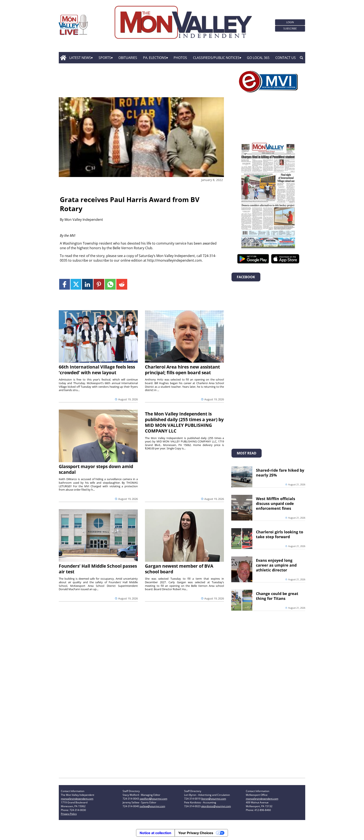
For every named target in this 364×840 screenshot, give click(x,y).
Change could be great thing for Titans (277, 596)
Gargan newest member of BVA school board (179, 569)
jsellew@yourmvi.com (152, 806)
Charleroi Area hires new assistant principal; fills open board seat (182, 369)
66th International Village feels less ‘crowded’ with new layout (97, 369)
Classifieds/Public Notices (216, 57)
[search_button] (301, 58)
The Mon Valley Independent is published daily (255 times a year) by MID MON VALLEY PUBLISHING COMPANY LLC (184, 422)
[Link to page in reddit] (121, 284)
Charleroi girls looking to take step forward (279, 534)
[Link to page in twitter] (76, 284)
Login (290, 22)
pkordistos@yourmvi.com (216, 806)
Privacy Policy (69, 814)
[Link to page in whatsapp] (110, 284)
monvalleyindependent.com (77, 798)
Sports (105, 57)
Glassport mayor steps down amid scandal (96, 469)
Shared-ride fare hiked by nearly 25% (280, 473)
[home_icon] (63, 58)
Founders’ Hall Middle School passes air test (98, 569)
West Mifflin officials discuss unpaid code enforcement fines (275, 503)
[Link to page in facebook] (64, 284)
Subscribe (290, 28)
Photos (180, 57)
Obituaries (127, 57)
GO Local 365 (258, 57)
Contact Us (285, 57)
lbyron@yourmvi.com (213, 798)
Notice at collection (155, 833)
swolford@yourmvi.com (153, 798)
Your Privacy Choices (195, 833)
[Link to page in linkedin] (87, 284)
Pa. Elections (154, 57)
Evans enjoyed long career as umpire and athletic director (276, 565)
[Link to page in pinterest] (99, 284)
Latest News (80, 57)
